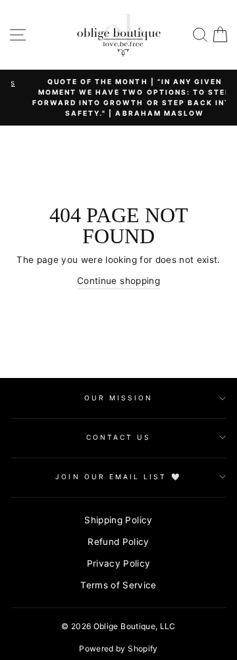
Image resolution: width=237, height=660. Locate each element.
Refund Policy (118, 541)
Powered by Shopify (118, 648)
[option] (123, 97)
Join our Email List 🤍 (118, 477)
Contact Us (118, 437)
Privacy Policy (119, 563)
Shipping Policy (118, 520)
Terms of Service (118, 585)
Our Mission (118, 398)
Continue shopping (118, 280)
